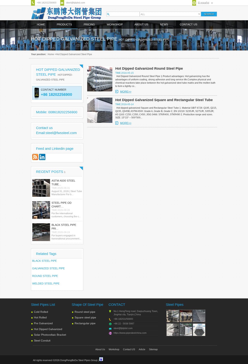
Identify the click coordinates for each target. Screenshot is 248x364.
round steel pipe (45, 275)
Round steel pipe (85, 311)
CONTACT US (188, 24)
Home (51, 54)
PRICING (89, 24)
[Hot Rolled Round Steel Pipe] (172, 329)
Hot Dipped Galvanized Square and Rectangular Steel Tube (164, 100)
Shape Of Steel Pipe (87, 305)
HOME (41, 24)
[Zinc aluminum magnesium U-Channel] (172, 315)
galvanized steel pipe (48, 268)
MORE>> (125, 91)
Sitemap (153, 349)
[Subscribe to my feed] (35, 159)
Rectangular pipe (85, 323)
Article (142, 349)
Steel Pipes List (43, 305)
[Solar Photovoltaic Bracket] (185, 315)
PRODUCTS (64, 24)
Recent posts (50, 172)
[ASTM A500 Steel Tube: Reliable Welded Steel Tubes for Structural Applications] (41, 188)
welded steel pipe (45, 283)
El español (203, 2)
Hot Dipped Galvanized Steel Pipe (58, 74)
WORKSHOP (115, 24)
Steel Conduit (42, 340)
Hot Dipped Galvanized (48, 329)
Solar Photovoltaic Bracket (50, 334)
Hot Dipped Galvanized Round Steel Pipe (149, 68)
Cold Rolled (41, 311)
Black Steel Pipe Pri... (64, 226)
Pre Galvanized (43, 323)
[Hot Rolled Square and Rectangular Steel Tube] (199, 315)
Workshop (114, 349)
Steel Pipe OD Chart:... (61, 204)
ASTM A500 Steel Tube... (63, 182)
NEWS (164, 24)
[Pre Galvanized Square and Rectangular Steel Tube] (185, 329)
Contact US (129, 349)
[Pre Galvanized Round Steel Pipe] (199, 329)
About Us (100, 349)
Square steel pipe (85, 317)
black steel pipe (44, 260)
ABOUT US (141, 24)
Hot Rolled (40, 317)
